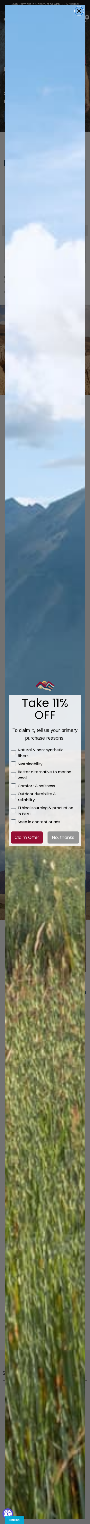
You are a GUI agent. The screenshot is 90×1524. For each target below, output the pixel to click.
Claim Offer (26, 837)
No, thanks (63, 837)
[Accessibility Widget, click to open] (7, 1513)
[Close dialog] (79, 11)
